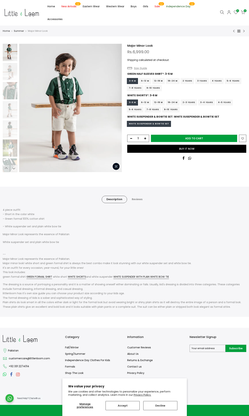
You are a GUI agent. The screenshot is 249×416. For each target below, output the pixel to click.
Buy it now (186, 149)
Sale (159, 5)
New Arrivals (70, 5)
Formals (70, 366)
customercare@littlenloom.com (29, 358)
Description (114, 199)
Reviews (137, 199)
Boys (134, 6)
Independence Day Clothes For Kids (87, 360)
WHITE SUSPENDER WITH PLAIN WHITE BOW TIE (141, 277)
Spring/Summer (75, 354)
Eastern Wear (91, 6)
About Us (133, 354)
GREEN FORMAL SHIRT (39, 277)
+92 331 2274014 (19, 366)
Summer (19, 31)
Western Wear (115, 6)
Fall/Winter (72, 347)
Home (51, 6)
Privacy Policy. (142, 395)
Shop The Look (74, 373)
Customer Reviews (139, 347)
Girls (145, 6)
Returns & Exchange (140, 360)
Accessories (55, 19)
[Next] (115, 107)
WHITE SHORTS (77, 277)
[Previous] (25, 107)
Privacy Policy (135, 373)
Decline (160, 405)
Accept (123, 405)
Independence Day (179, 5)
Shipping (132, 60)
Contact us (134, 366)
